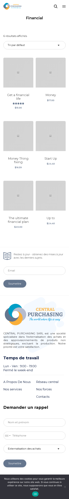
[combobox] (7, 436)
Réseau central (47, 382)
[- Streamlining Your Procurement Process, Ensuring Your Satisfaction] (12, 6)
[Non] (64, 486)
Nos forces (44, 389)
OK (35, 494)
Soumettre (14, 283)
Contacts (43, 397)
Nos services (12, 389)
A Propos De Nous (17, 382)
